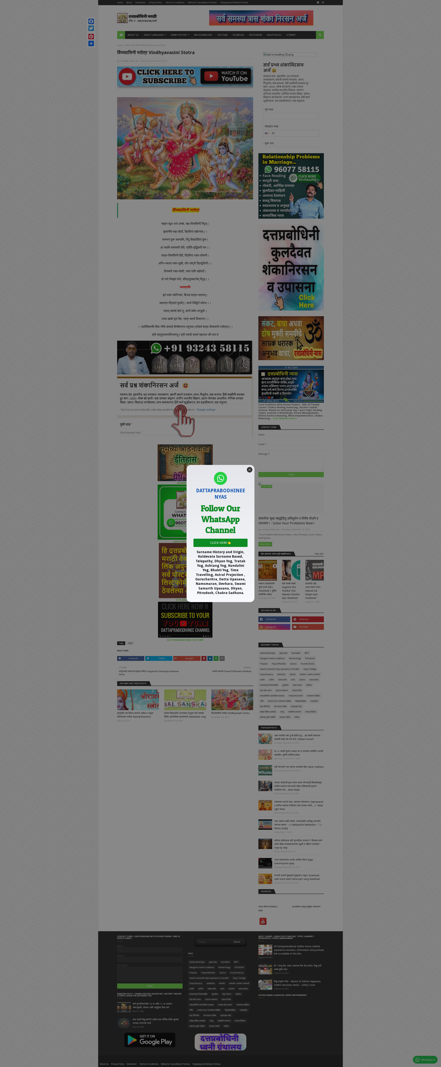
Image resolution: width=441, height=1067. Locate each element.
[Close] (249, 469)
